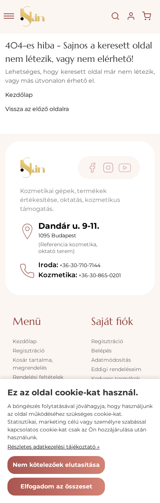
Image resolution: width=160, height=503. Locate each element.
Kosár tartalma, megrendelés (33, 364)
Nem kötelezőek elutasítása (56, 464)
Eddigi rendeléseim (116, 369)
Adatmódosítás (111, 360)
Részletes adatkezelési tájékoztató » (53, 446)
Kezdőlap (19, 94)
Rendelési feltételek (38, 377)
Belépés (101, 350)
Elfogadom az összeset (56, 486)
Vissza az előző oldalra (37, 109)
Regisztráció (29, 350)
